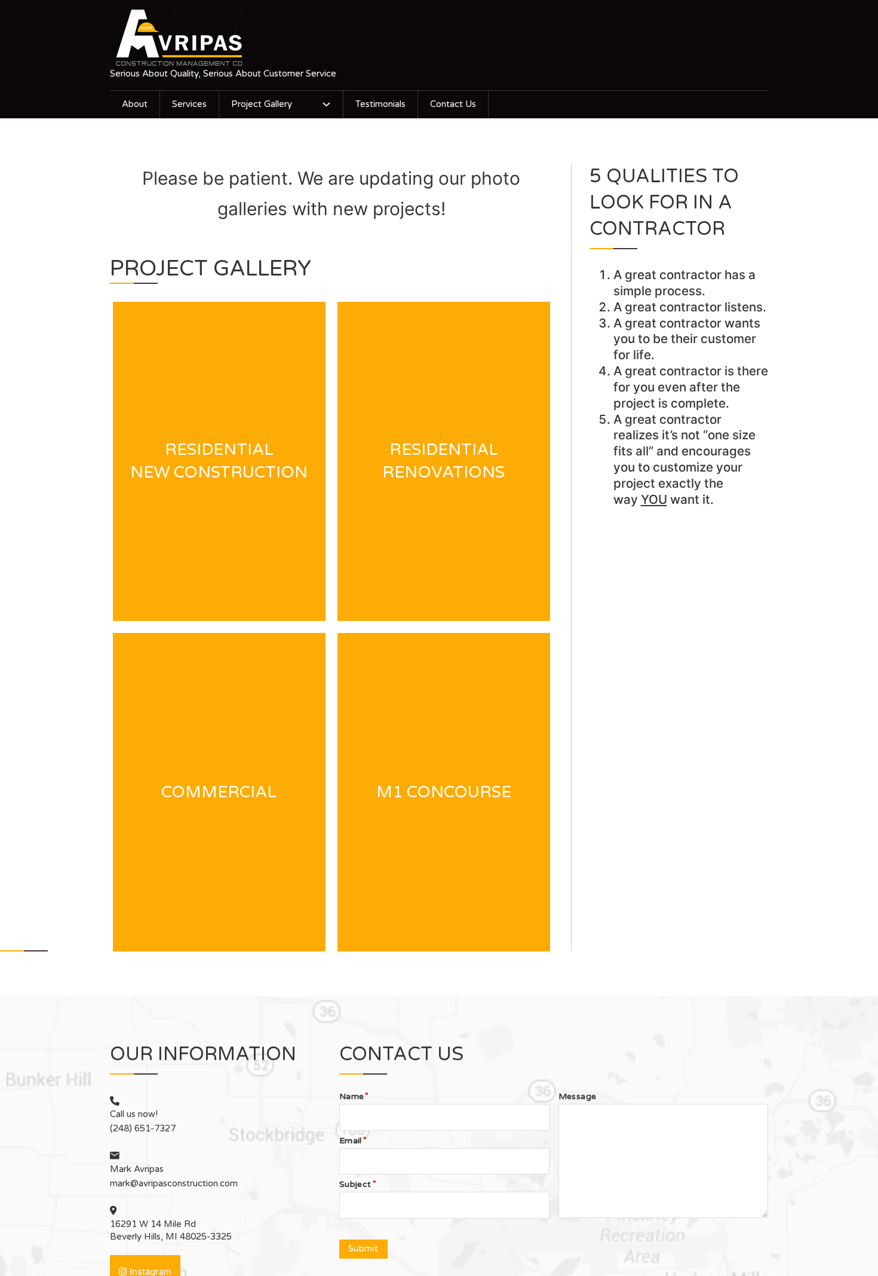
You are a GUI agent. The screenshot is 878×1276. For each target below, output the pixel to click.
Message (577, 1097)
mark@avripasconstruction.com (174, 1183)
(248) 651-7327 (143, 1128)
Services (189, 104)
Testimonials (380, 104)
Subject (355, 1184)
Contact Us (453, 104)
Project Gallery (261, 104)
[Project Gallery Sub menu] (326, 104)
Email (350, 1141)
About (135, 104)
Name (351, 1097)
